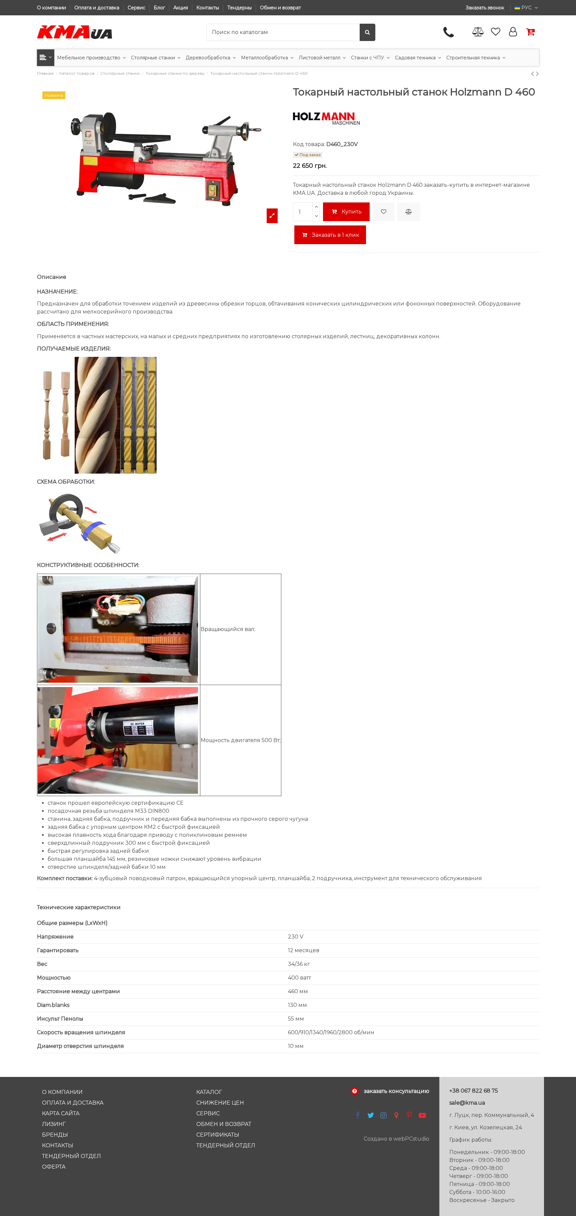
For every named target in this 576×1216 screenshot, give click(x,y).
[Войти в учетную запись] (513, 32)
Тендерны (240, 8)
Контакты (208, 8)
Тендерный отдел (71, 1156)
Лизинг (54, 1124)
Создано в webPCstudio (396, 1139)
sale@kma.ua (467, 1103)
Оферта (54, 1167)
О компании (52, 8)
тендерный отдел (225, 1145)
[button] (45, 57)
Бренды (55, 1135)
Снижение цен (220, 1103)
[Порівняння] (478, 32)
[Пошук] (367, 32)
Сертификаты (217, 1135)
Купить (352, 211)
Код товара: (309, 144)
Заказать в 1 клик (335, 235)
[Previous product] (533, 73)
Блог (160, 8)
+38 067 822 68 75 (473, 1091)
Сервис (137, 8)
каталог (209, 1092)
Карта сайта (61, 1113)
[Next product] (537, 73)
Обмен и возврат (280, 8)
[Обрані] (496, 32)
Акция (181, 8)
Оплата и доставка (97, 8)
